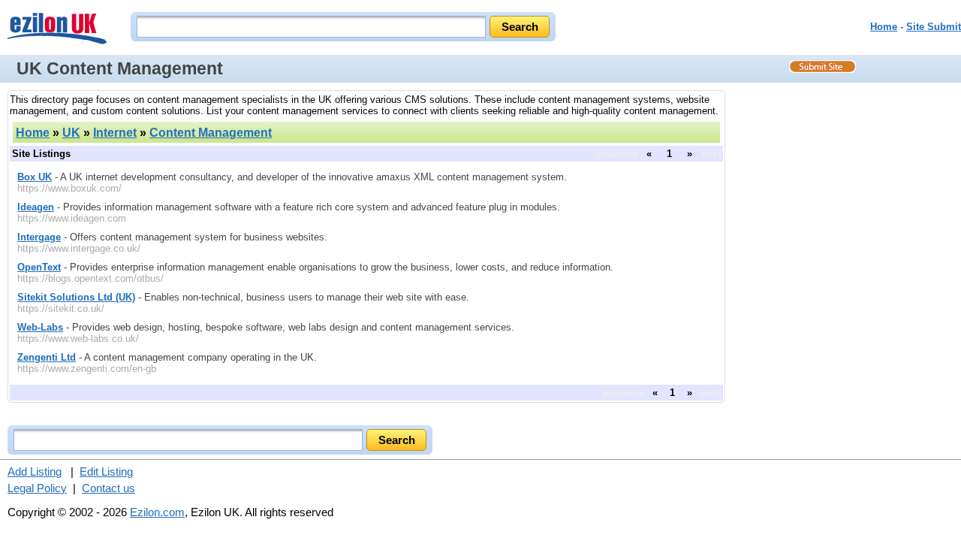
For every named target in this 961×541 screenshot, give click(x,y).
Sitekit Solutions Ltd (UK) (76, 297)
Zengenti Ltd (46, 357)
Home (883, 26)
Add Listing (35, 471)
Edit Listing (106, 471)
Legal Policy (37, 488)
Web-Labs (40, 327)
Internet (115, 132)
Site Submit (933, 26)
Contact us (108, 488)
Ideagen (35, 207)
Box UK (34, 177)
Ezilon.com (157, 512)
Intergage (39, 237)
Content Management (210, 132)
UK (71, 132)
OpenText (39, 267)
